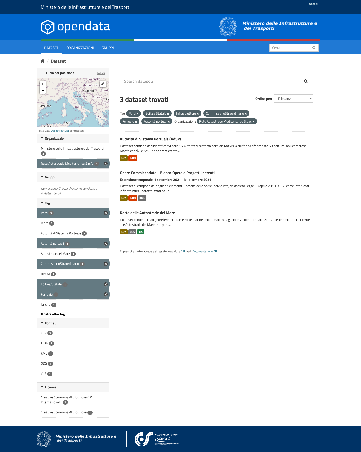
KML (142, 198)
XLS (141, 232)
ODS (132, 232)
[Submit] (314, 47)
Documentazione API (205, 251)
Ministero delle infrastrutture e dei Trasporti (85, 7)
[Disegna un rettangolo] (103, 84)
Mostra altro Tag (53, 313)
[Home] (43, 61)
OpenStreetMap (60, 131)
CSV (123, 158)
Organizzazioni (80, 48)
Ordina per (263, 98)
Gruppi (108, 48)
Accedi (313, 3)
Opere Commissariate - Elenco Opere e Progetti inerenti (167, 173)
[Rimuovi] (137, 114)
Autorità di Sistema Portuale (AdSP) (150, 139)
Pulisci (101, 73)
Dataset (51, 48)
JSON (133, 158)
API (183, 251)
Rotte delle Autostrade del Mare (147, 213)
